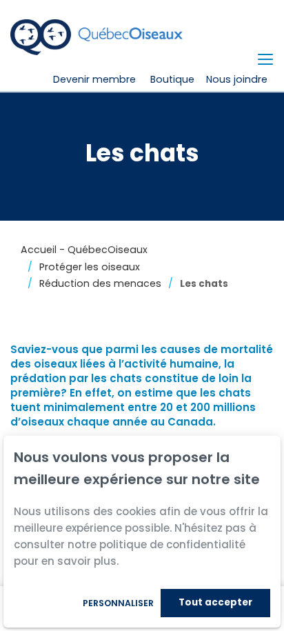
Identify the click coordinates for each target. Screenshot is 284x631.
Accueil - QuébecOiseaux (84, 250)
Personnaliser (118, 603)
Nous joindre (236, 79)
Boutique (172, 79)
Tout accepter (215, 602)
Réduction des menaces (100, 283)
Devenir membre (94, 79)
